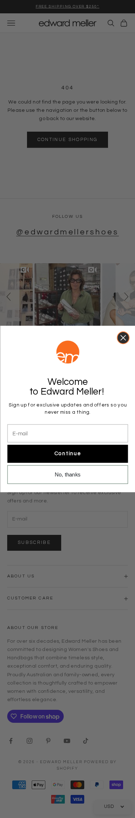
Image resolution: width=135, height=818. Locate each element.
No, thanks (68, 474)
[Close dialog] (123, 338)
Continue (67, 454)
